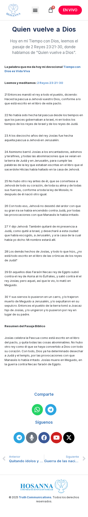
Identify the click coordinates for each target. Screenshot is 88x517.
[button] (35, 10)
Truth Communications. (35, 497)
